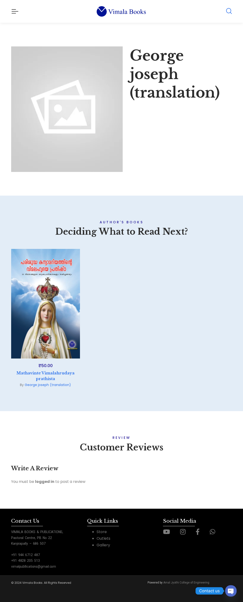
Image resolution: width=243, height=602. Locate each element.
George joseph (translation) (48, 384)
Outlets (103, 538)
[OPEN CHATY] (231, 591)
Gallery (103, 545)
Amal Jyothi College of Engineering (186, 582)
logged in (44, 481)
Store (102, 532)
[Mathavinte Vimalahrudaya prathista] (45, 304)
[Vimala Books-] (121, 11)
